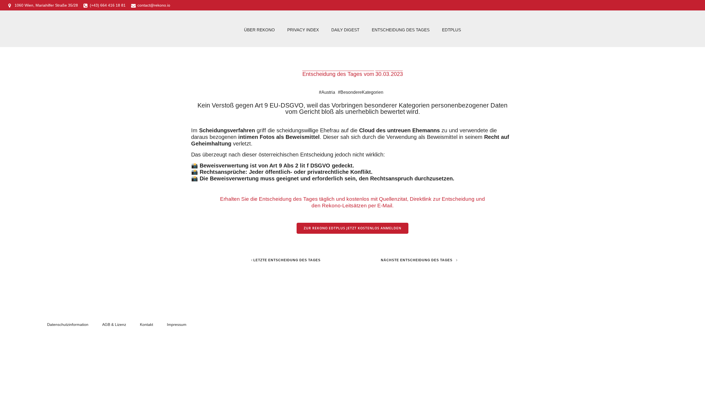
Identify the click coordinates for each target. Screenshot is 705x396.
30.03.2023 (389, 74)
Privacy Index (303, 30)
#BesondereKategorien (360, 92)
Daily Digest (345, 30)
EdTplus (451, 30)
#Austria (327, 92)
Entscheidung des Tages (401, 30)
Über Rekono (259, 30)
